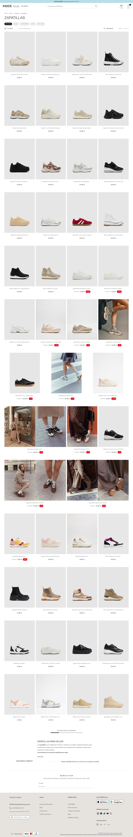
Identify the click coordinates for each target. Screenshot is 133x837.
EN (109, 824)
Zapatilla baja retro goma (19, 74)
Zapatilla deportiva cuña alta (113, 181)
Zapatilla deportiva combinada (51, 342)
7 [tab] (12, 33)
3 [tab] (8, 33)
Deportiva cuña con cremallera (113, 449)
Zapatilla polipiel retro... (66, 395)
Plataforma (24, 24)
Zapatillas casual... (19, 663)
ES (101, 824)
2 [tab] (7, 33)
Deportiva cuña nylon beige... (51, 128)
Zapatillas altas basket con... (113, 717)
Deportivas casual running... (82, 717)
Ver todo (8, 24)
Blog (69, 814)
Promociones (43, 811)
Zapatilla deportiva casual (98, 503)
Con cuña (40, 24)
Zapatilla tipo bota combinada (82, 610)
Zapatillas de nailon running (51, 663)
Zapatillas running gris (113, 342)
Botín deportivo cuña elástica (19, 288)
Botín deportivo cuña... (51, 288)
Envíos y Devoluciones (46, 804)
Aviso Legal (113, 834)
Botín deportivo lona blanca (113, 235)
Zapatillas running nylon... (50, 181)
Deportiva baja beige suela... (82, 128)
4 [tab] (9, 33)
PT (105, 824)
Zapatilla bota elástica (19, 610)
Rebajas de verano (73, 817)
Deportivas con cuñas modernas (113, 663)
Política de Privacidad (65, 834)
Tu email (41, 783)
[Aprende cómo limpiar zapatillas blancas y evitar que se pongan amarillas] (85, 761)
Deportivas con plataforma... (50, 556)
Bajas (16, 24)
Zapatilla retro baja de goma (82, 235)
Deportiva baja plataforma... (50, 74)
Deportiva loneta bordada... (113, 288)
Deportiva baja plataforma (19, 235)
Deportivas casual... (19, 717)
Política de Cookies (77, 834)
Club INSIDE (71, 804)
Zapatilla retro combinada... (24, 395)
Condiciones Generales (103, 834)
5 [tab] (10, 33)
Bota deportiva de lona (113, 74)
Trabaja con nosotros (74, 811)
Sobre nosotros (72, 807)
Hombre (24, 6)
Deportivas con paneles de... (108, 395)
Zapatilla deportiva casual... (35, 503)
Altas (33, 24)
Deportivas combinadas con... (51, 717)
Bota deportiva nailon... (51, 610)
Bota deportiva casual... (113, 556)
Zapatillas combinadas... (82, 181)
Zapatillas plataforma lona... (82, 288)
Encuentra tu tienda (21, 817)
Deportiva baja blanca (51, 235)
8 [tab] (44, 140)
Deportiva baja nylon (19, 128)
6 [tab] (11, 33)
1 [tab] (6, 33)
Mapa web (119, 834)
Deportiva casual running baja (82, 74)
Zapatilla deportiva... (19, 556)
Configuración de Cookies (89, 834)
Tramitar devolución (45, 814)
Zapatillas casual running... (82, 342)
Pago (41, 807)
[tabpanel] (19, 52)
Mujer (16, 6)
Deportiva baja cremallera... (19, 181)
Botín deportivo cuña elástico (113, 610)
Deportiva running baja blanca (20, 342)
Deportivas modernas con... (82, 663)
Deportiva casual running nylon (113, 128)
